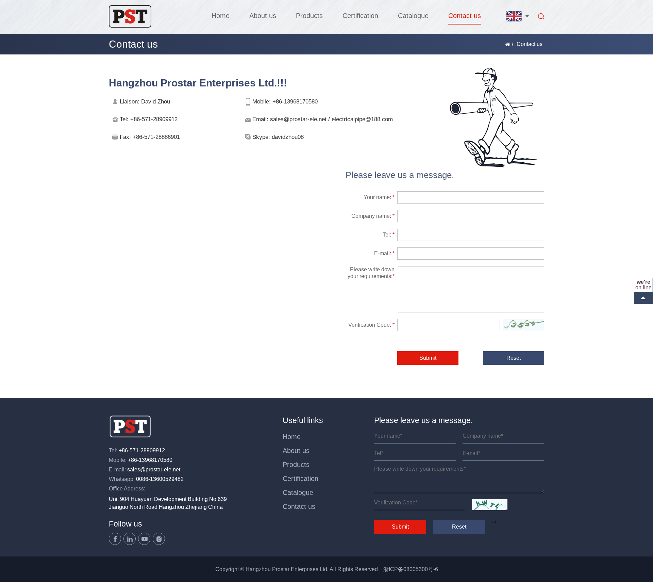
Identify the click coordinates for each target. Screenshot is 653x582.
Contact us (464, 15)
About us (262, 15)
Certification (360, 15)
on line (643, 284)
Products (309, 15)
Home (221, 15)
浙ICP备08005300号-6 (410, 569)
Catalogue (413, 15)
